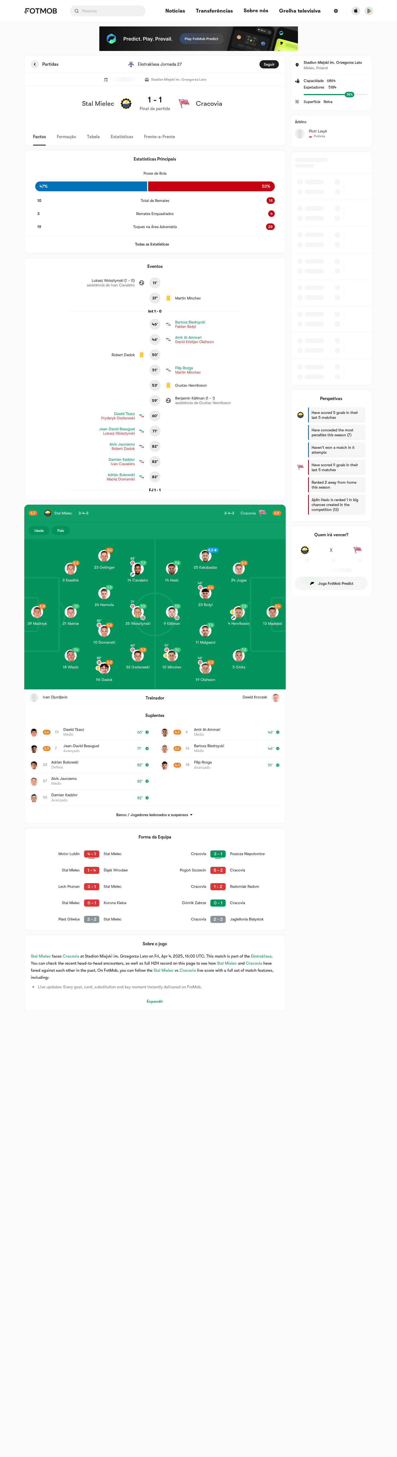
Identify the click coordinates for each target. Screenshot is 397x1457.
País (60, 530)
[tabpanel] (198, 533)
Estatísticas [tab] (122, 136)
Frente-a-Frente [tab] (159, 136)
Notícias (175, 11)
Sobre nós (256, 11)
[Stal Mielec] (305, 553)
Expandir (155, 1001)
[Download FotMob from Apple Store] (355, 11)
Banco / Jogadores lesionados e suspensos (152, 815)
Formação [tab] (66, 136)
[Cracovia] (358, 553)
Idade (39, 530)
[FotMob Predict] (198, 38)
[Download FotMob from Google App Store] (369, 11)
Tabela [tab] (93, 136)
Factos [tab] (39, 136)
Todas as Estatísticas (152, 244)
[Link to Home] (40, 11)
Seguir (269, 64)
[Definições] (336, 11)
